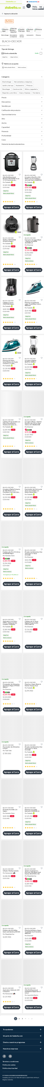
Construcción (17, 89)
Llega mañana (14, 57)
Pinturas (29, 85)
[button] (29, 7)
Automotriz (20, 85)
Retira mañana (22, 67)
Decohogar (6, 89)
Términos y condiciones (11, 1061)
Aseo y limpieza (24, 93)
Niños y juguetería (31, 89)
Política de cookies (9, 1065)
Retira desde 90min (9, 67)
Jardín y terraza (7, 85)
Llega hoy (4, 57)
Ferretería (36, 93)
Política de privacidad (10, 1068)
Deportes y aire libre (9, 93)
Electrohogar (7, 82)
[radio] (3, 201)
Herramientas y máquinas (23, 82)
